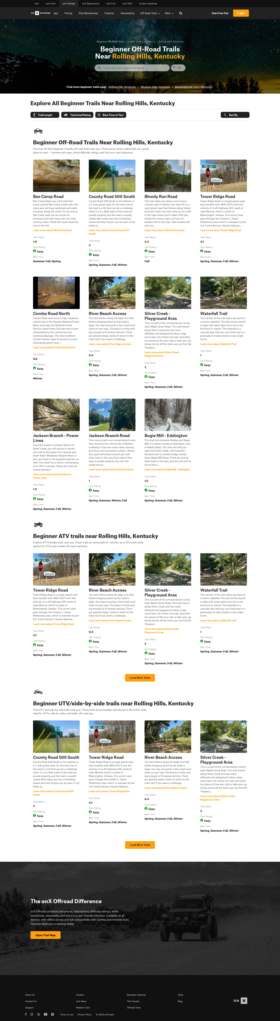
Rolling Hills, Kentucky (122, 86)
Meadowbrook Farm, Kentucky (193, 86)
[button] (44, 115)
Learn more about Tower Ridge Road (224, 213)
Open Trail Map (45, 935)
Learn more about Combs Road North (56, 333)
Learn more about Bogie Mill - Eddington (168, 455)
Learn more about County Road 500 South (112, 213)
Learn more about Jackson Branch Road (112, 455)
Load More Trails (140, 677)
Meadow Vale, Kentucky (155, 86)
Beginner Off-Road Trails (110, 41)
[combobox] (135, 67)
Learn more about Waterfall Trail (224, 333)
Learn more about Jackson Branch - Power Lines (56, 455)
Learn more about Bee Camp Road (56, 213)
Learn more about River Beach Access (112, 333)
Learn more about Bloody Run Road (168, 213)
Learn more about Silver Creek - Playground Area (168, 333)
